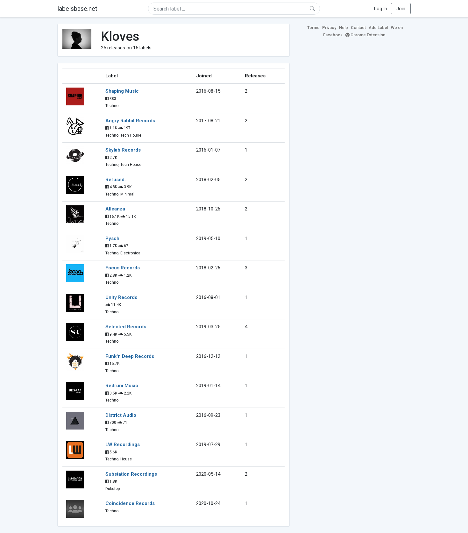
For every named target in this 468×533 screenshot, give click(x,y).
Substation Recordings (131, 474)
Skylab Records (123, 150)
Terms (313, 27)
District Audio (120, 415)
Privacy (329, 27)
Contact (358, 27)
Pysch (112, 238)
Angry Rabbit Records (130, 121)
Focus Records (122, 268)
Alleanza (115, 209)
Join (400, 8)
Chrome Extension (367, 34)
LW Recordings (122, 444)
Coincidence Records (130, 503)
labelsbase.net (77, 8)
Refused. (115, 179)
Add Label (378, 27)
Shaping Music (122, 91)
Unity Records (121, 297)
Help (343, 27)
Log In (380, 8)
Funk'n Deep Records (129, 356)
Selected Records (125, 327)
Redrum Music (121, 385)
